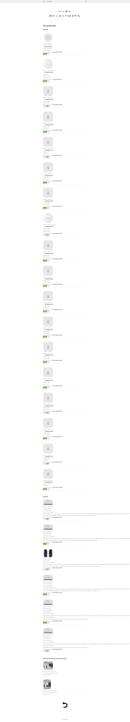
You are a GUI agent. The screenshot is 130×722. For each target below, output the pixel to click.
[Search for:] (86, 1)
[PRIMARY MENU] (44, 1)
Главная (49, 1)
